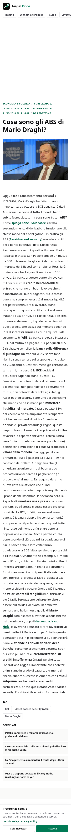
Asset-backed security (25, 239)
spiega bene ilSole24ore (29, 223)
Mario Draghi (13, 716)
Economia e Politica (31, 14)
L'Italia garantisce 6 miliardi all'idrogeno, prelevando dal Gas (29, 734)
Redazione (44, 113)
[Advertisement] (35, 58)
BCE (7, 709)
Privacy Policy (29, 821)
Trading (9, 14)
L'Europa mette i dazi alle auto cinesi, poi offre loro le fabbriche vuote (35, 748)
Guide (52, 14)
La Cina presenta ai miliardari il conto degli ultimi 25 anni (34, 761)
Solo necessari (18, 828)
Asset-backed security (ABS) (32, 709)
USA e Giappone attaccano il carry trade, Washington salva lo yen (29, 775)
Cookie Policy (11, 821)
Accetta (52, 828)
